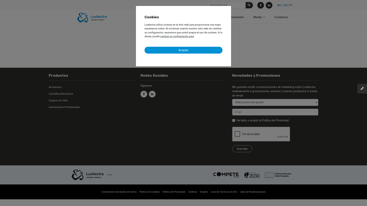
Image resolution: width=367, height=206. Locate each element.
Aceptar (183, 50)
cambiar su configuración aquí (177, 36)
